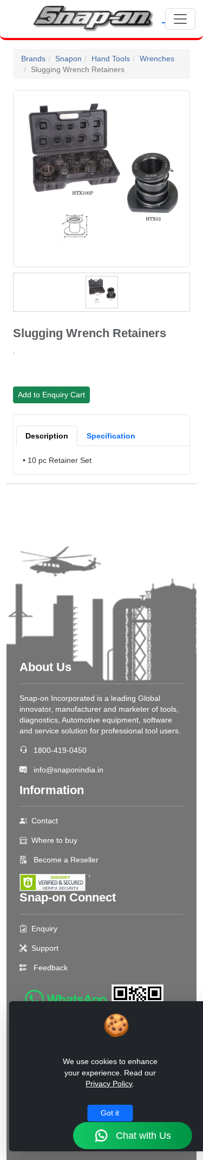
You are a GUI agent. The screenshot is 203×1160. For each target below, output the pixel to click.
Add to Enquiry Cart (51, 394)
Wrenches (157, 58)
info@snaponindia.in (68, 769)
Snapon (68, 58)
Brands (33, 58)
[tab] (46, 436)
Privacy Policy (109, 1083)
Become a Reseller (65, 859)
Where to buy (54, 840)
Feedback (51, 967)
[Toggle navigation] (180, 19)
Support (44, 948)
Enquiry (44, 928)
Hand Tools (110, 58)
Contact (44, 820)
